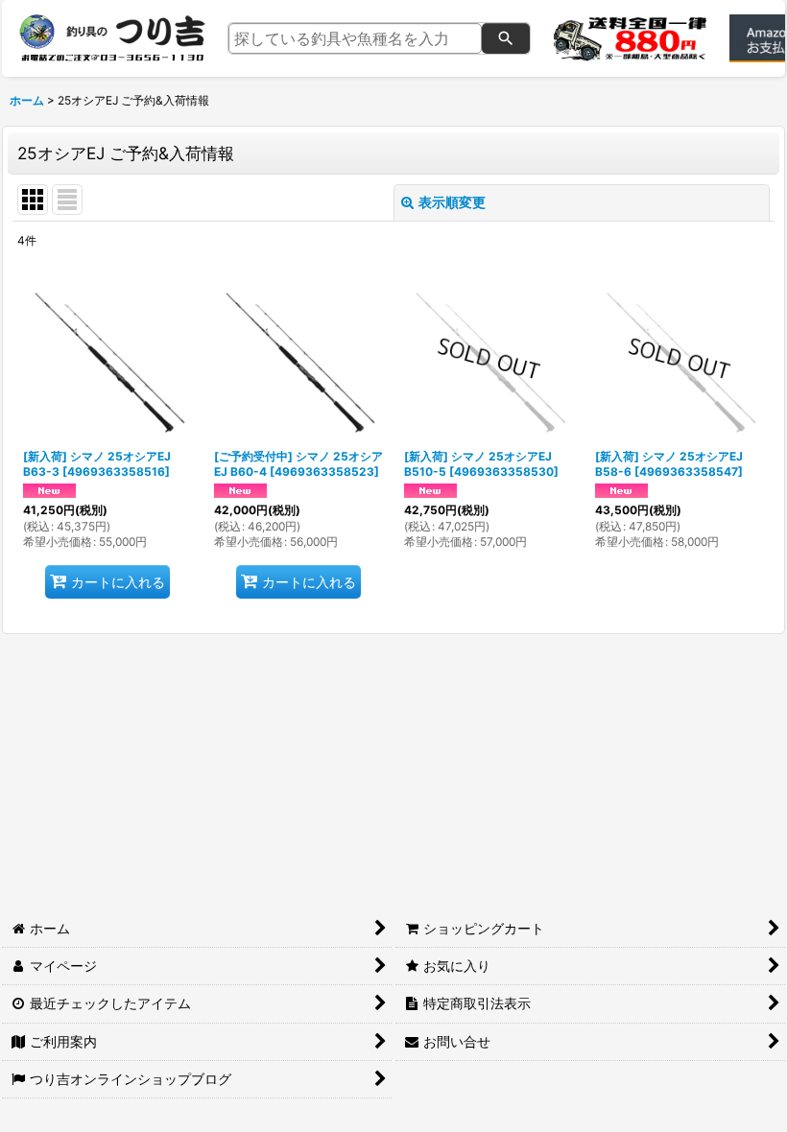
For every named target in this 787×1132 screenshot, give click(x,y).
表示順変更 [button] (452, 202)
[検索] (506, 38)
